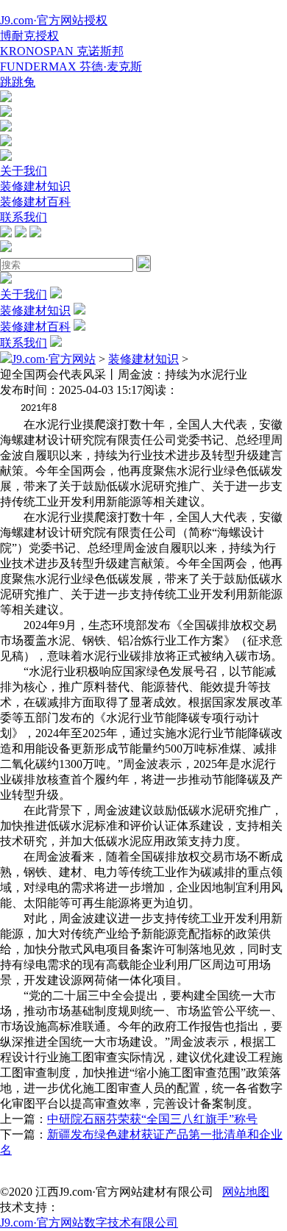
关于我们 (23, 171)
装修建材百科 (35, 201)
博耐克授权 (29, 35)
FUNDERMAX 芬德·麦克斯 (71, 66)
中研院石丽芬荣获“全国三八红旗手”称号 (152, 1119)
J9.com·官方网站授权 (53, 20)
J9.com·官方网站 (54, 359)
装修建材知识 (35, 186)
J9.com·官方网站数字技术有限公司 (89, 1222)
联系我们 (23, 217)
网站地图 (245, 1191)
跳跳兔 (17, 82)
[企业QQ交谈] (6, 98)
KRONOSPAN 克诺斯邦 (62, 51)
